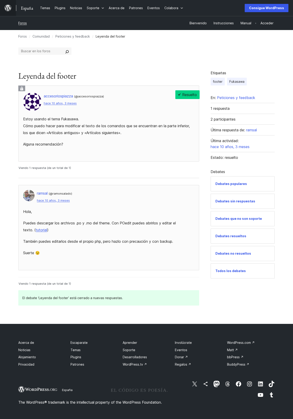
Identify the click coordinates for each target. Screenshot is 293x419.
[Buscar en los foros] (67, 51)
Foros (22, 23)
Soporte (129, 350)
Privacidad (26, 364)
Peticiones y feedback (72, 36)
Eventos (181, 350)
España (67, 390)
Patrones (77, 364)
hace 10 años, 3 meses (60, 103)
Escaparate (79, 343)
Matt (232, 350)
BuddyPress (238, 364)
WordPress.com (241, 343)
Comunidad (41, 36)
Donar (181, 357)
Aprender (130, 343)
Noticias (24, 350)
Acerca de (26, 343)
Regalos (183, 364)
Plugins (76, 357)
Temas (76, 350)
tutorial (41, 230)
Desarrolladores (135, 357)
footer (217, 81)
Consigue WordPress (266, 8)
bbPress (235, 357)
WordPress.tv (135, 364)
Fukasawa (236, 81)
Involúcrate (183, 343)
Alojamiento (27, 357)
